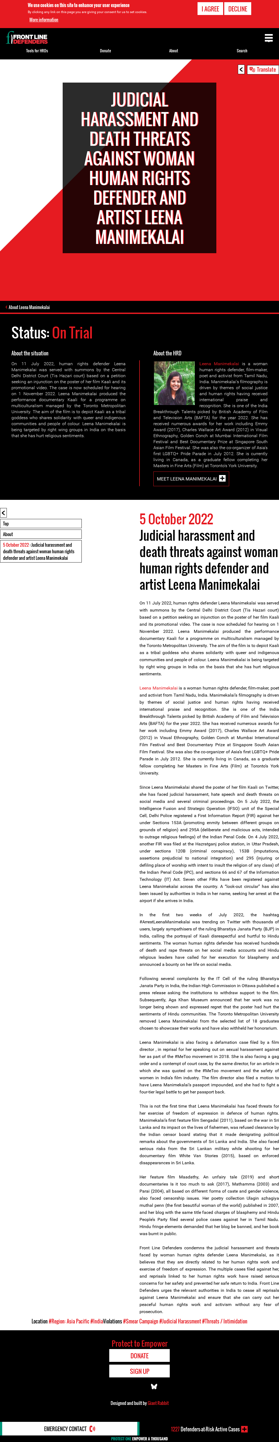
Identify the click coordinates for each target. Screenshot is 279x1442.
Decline (237, 8)
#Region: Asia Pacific (69, 1321)
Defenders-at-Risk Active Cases (205, 1429)
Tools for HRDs (37, 50)
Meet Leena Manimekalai (187, 479)
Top (6, 523)
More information (43, 19)
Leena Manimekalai (219, 363)
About (8, 534)
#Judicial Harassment (180, 1321)
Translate (266, 69)
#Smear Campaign (140, 1321)
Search (242, 50)
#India (96, 1321)
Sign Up (139, 1371)
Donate (105, 50)
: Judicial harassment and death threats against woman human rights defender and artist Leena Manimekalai (38, 551)
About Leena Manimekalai (29, 307)
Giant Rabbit (158, 1403)
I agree (210, 8)
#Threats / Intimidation (224, 1321)
